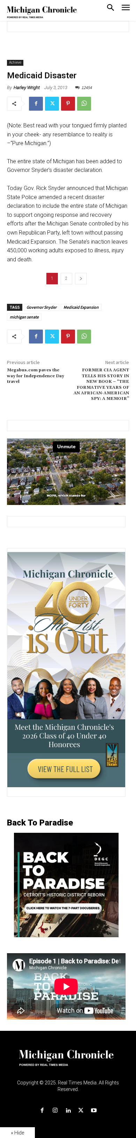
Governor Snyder (41, 307)
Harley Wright (27, 87)
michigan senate (24, 316)
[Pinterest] (68, 104)
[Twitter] (52, 104)
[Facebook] (36, 104)
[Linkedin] (68, 1110)
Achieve (15, 62)
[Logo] (68, 1062)
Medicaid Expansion (81, 307)
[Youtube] (94, 1110)
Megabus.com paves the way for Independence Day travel (35, 376)
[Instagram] (55, 1110)
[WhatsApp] (84, 104)
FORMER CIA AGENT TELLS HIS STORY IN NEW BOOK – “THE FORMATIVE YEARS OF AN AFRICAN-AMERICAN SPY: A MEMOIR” (101, 384)
